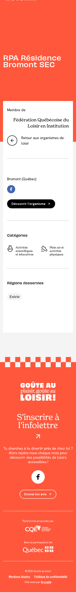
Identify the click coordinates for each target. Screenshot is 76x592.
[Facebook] (11, 189)
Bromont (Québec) (21, 179)
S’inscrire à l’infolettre (38, 421)
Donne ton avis (35, 494)
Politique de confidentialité (50, 576)
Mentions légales (19, 576)
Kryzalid (46, 582)
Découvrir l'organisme (28, 204)
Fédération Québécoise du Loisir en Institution (41, 123)
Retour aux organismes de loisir (42, 140)
